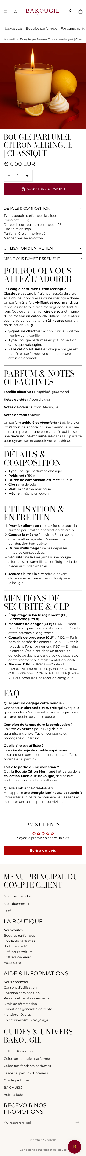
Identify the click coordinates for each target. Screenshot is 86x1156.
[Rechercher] (15, 11)
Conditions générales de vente (28, 1009)
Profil (8, 911)
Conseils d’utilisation (20, 987)
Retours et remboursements (26, 998)
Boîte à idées (14, 1095)
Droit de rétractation (20, 1004)
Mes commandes (17, 896)
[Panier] (80, 11)
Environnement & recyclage (26, 1020)
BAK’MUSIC (13, 1088)
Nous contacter (16, 982)
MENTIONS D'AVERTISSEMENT (32, 259)
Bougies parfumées (41, 28)
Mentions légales (17, 1014)
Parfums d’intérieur (19, 946)
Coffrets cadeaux (17, 957)
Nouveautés (12, 28)
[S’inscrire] (77, 1122)
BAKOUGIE (48, 1140)
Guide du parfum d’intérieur (26, 1073)
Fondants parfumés (19, 941)
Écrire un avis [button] (43, 850)
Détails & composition (27, 208)
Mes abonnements (18, 903)
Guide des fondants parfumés (27, 1066)
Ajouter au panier (46, 189)
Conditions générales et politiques (43, 1149)
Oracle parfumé (16, 1080)
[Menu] (5, 11)
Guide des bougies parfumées (27, 1058)
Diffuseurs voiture (18, 952)
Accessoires (13, 963)
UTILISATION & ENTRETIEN (28, 248)
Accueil (9, 39)
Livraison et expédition (22, 993)
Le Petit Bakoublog (19, 1051)
